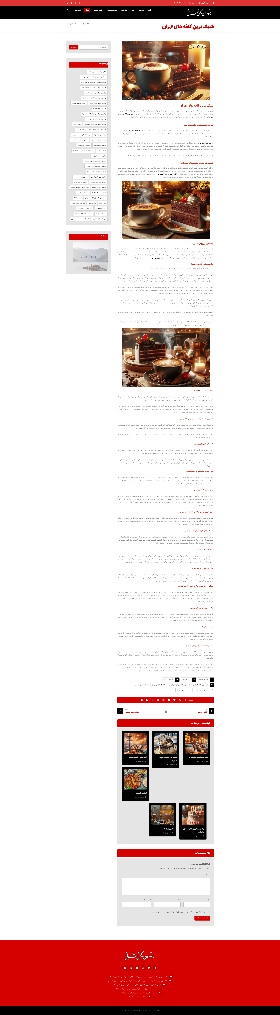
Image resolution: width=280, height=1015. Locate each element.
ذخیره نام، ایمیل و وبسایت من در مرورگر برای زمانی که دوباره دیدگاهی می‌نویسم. (180, 912)
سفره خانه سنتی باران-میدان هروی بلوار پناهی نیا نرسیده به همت (137, 989)
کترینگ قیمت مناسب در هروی (80, 219)
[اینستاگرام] (79, 3)
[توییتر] (149, 967)
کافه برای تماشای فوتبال (158, 685)
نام (208, 899)
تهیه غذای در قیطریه (100, 135)
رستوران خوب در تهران (80, 182)
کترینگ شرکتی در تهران (99, 219)
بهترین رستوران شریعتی (78, 103)
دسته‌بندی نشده (168, 679)
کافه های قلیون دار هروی (141, 685)
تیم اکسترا (124, 1011)
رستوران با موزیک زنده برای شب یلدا (83, 151)
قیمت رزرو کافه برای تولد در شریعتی (179, 685)
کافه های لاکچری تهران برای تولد (161, 258)
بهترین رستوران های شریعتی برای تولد (95, 124)
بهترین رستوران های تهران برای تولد (96, 119)
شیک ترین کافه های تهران (200, 685)
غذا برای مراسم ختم (82, 193)
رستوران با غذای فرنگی (84, 145)
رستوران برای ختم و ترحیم (98, 177)
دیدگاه (207, 875)
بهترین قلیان (77, 124)
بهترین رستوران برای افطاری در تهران (96, 93)
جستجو (73, 47)
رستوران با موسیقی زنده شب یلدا (96, 172)
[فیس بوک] (155, 967)
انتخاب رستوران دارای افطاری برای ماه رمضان (93, 77)
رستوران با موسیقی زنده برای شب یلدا (95, 161)
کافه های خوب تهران (204, 143)
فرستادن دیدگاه (202, 918)
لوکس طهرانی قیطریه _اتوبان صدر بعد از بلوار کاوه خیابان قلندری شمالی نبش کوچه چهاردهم (137, 977)
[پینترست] (71, 3)
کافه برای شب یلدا (101, 208)
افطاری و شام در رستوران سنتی (97, 72)
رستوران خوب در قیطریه (99, 187)
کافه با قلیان (92, 203)
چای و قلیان (102, 203)
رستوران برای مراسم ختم (81, 177)
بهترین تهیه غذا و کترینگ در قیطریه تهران (94, 87)
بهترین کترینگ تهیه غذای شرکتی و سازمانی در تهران (91, 129)
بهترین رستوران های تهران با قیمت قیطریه (94, 114)
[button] (68, 10)
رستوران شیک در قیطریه (99, 193)
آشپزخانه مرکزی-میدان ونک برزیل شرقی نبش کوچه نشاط (137, 993)
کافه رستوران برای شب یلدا (84, 208)
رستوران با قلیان (101, 151)
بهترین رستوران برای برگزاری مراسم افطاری (94, 98)
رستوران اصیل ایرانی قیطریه (79, 140)
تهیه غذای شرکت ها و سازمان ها (81, 135)
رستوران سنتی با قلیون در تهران (80, 187)
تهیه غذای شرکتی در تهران (98, 140)
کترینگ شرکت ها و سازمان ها (83, 214)
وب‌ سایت (147, 899)
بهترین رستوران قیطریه (99, 108)
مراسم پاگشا (77, 198)
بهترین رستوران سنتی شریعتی (97, 103)
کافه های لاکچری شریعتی (136, 130)
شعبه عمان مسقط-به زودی (138, 997)
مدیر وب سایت (203, 679)
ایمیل (178, 899)
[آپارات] (67, 3)
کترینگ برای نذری (101, 214)
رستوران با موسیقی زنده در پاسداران (96, 166)
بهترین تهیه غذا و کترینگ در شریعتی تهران (93, 82)
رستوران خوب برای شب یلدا (98, 182)
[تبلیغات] (88, 256)
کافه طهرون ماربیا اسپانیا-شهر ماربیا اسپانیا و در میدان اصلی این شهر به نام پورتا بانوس (137, 981)
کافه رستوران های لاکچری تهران (166, 174)
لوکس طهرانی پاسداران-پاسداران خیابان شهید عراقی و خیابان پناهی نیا (137, 985)
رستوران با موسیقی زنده (99, 156)
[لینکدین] (75, 3)
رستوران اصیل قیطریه (100, 145)
